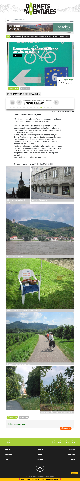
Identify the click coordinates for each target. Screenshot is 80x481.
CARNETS (40, 450)
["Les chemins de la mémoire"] (27, 107)
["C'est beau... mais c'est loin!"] (14, 107)
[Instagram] (59, 444)
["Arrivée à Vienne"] (48, 107)
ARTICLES (8, 455)
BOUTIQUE (40, 459)
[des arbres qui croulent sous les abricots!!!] (57, 388)
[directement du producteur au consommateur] (40, 283)
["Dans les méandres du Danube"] (20, 107)
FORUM (40, 455)
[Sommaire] (12, 102)
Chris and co (69, 79)
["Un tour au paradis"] (41, 107)
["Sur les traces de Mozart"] (24, 107)
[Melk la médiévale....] (52, 183)
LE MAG (7, 450)
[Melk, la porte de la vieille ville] (18, 183)
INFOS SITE (71, 455)
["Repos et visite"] (37, 107)
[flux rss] (72, 444)
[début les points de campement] (10, 107)
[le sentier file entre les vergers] (40, 337)
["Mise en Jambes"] (17, 107)
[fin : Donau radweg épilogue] (51, 107)
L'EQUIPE (72, 450)
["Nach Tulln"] (56, 102)
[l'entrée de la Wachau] (40, 229)
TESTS (7, 459)
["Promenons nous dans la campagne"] (31, 107)
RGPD (73, 459)
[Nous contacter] (8, 444)
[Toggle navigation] (8, 20)
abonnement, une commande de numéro (25, 479)
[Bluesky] (65, 444)
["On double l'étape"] (34, 107)
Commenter (67, 428)
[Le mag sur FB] (53, 444)
